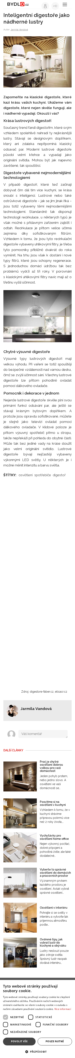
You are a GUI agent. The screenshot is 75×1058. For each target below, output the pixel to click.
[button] (37, 1051)
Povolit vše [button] (19, 1041)
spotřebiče (42, 475)
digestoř (59, 475)
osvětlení (26, 475)
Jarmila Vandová (19, 29)
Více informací (62, 1009)
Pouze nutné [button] (55, 1041)
